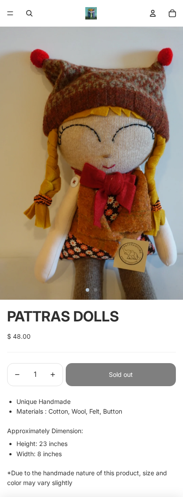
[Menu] (10, 13)
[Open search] (29, 13)
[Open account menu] (153, 13)
